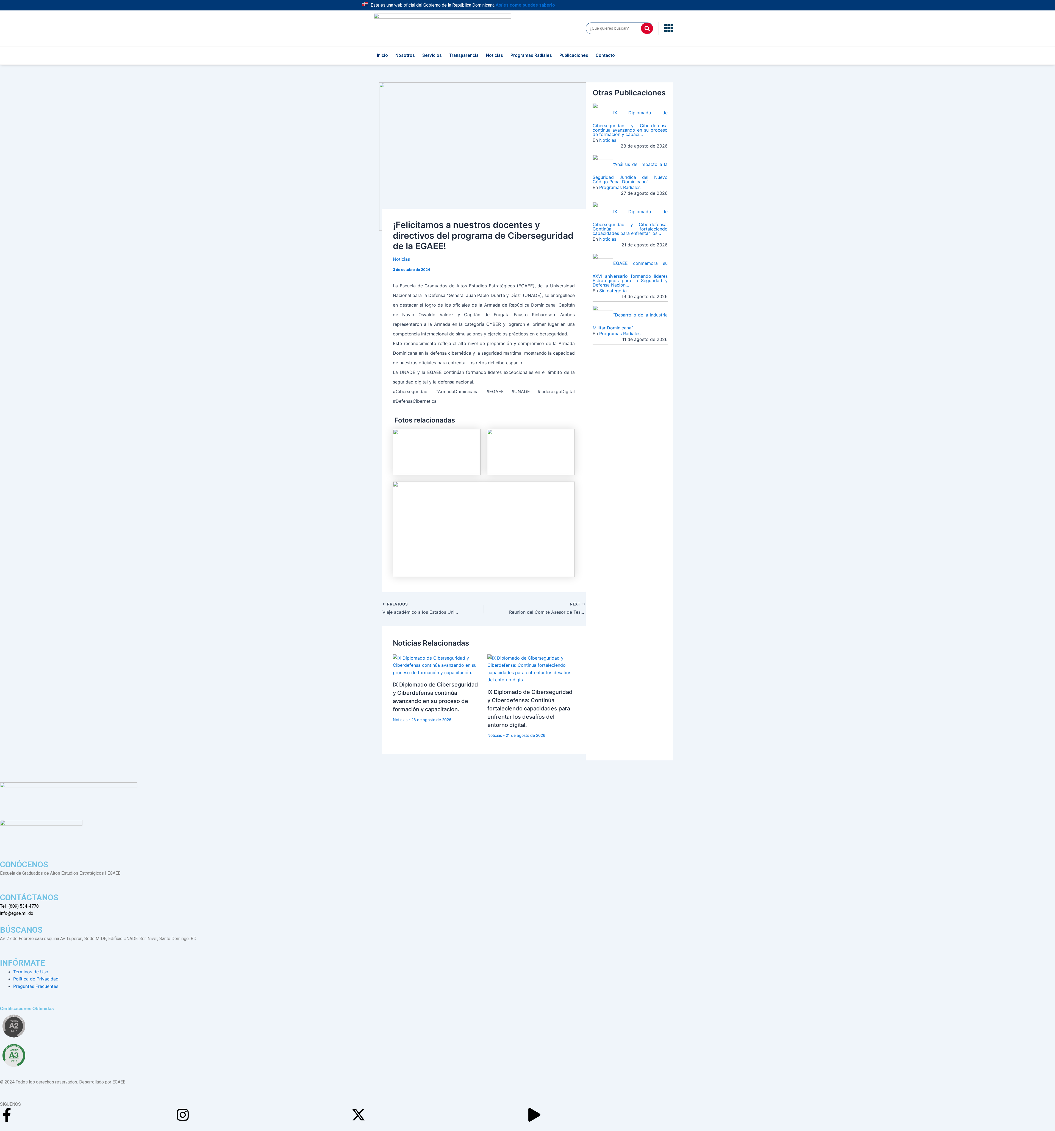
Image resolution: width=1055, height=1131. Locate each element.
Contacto (605, 55)
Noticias (494, 55)
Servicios (432, 55)
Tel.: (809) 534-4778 (19, 906)
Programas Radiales (531, 55)
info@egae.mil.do (16, 913)
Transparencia (464, 55)
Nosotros (405, 55)
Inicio (382, 55)
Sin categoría (613, 291)
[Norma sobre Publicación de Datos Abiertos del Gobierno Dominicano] (13, 1055)
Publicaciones (573, 55)
